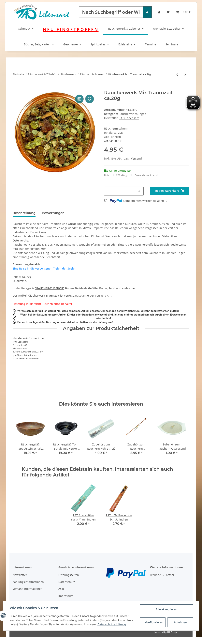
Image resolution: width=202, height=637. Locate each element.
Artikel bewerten (27, 385)
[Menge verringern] (108, 191)
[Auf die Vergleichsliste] (79, 99)
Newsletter (20, 575)
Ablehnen (180, 622)
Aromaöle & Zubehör (166, 28)
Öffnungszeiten (68, 575)
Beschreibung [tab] (24, 213)
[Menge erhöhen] (139, 191)
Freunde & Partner (162, 575)
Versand (136, 158)
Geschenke (70, 44)
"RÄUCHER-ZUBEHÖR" (49, 288)
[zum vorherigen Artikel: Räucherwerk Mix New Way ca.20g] (177, 74)
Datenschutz (66, 582)
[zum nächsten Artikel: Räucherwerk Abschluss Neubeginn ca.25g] (185, 74)
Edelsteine (125, 44)
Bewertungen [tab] (53, 213)
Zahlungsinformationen (28, 582)
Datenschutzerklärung (111, 624)
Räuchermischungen (132, 114)
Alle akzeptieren (166, 609)
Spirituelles (98, 44)
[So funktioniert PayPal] (126, 572)
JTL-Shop (172, 632)
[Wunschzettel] (168, 12)
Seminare (172, 44)
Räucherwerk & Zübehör (124, 28)
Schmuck (24, 28)
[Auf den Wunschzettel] (89, 99)
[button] (159, 12)
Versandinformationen (27, 589)
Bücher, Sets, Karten (37, 44)
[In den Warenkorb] (16, 87)
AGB (61, 589)
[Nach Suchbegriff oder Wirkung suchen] (147, 12)
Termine (150, 44)
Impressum (65, 596)
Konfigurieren (154, 622)
